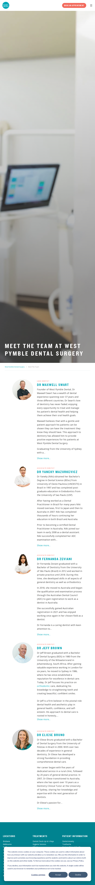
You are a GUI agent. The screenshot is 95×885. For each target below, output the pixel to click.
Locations (9, 836)
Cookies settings (38, 875)
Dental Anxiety (68, 841)
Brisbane (6, 841)
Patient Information (75, 836)
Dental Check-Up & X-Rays (43, 841)
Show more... (43, 458)
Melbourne (7, 844)
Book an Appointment (74, 5)
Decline (78, 875)
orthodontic (43, 686)
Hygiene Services (39, 844)
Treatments (40, 836)
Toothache (66, 844)
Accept (58, 875)
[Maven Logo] (5, 5)
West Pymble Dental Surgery (14, 367)
